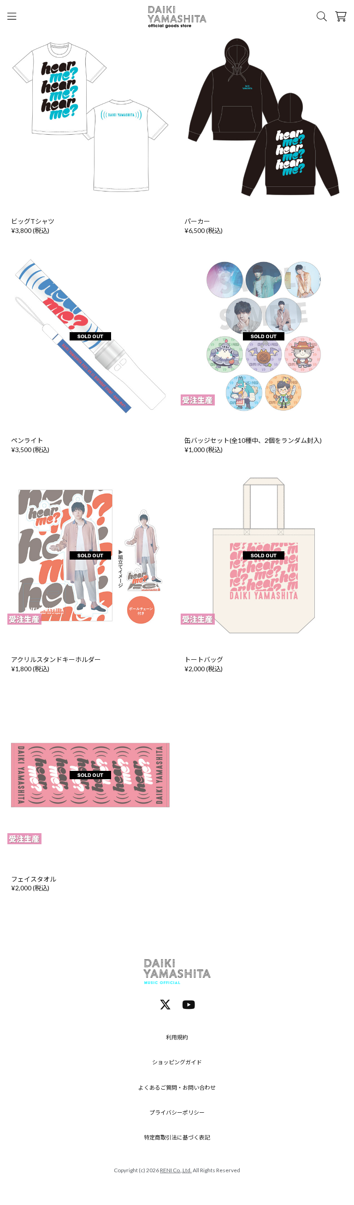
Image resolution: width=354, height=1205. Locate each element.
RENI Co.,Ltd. (176, 1170)
